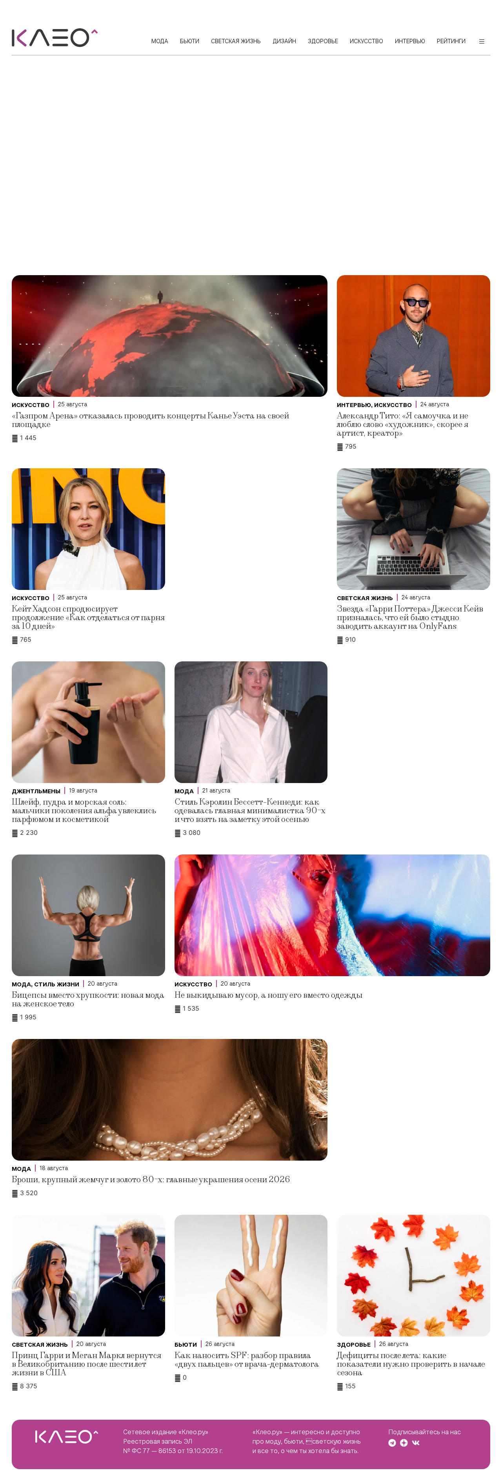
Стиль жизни (56, 984)
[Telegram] (392, 1443)
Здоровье (354, 1344)
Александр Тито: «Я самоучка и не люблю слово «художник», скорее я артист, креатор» (402, 424)
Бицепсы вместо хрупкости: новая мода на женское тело (88, 999)
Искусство (30, 405)
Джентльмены (36, 791)
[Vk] (416, 1443)
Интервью (354, 405)
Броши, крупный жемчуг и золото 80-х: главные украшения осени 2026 (151, 1179)
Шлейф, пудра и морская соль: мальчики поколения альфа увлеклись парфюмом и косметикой (84, 811)
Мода (184, 791)
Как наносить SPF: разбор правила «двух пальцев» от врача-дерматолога (247, 1359)
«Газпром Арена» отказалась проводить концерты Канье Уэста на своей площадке (150, 420)
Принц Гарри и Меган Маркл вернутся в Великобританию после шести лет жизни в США (86, 1364)
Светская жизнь (365, 598)
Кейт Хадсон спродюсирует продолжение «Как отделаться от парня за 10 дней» (88, 618)
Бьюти (186, 1344)
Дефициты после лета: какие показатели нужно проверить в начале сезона (411, 1364)
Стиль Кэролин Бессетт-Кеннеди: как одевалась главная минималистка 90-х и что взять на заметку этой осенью (250, 811)
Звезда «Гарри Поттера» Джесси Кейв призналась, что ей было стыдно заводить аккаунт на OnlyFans (410, 618)
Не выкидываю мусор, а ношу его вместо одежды (268, 995)
